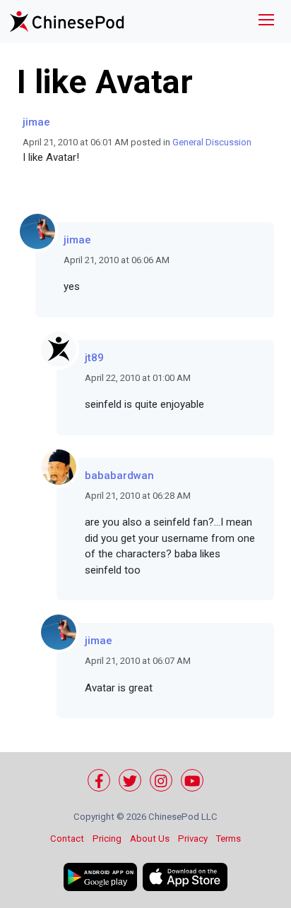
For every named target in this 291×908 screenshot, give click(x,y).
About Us (150, 838)
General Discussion (211, 142)
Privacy (193, 838)
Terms (228, 838)
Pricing (107, 838)
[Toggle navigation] (266, 21)
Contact (67, 838)
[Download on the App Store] (185, 877)
